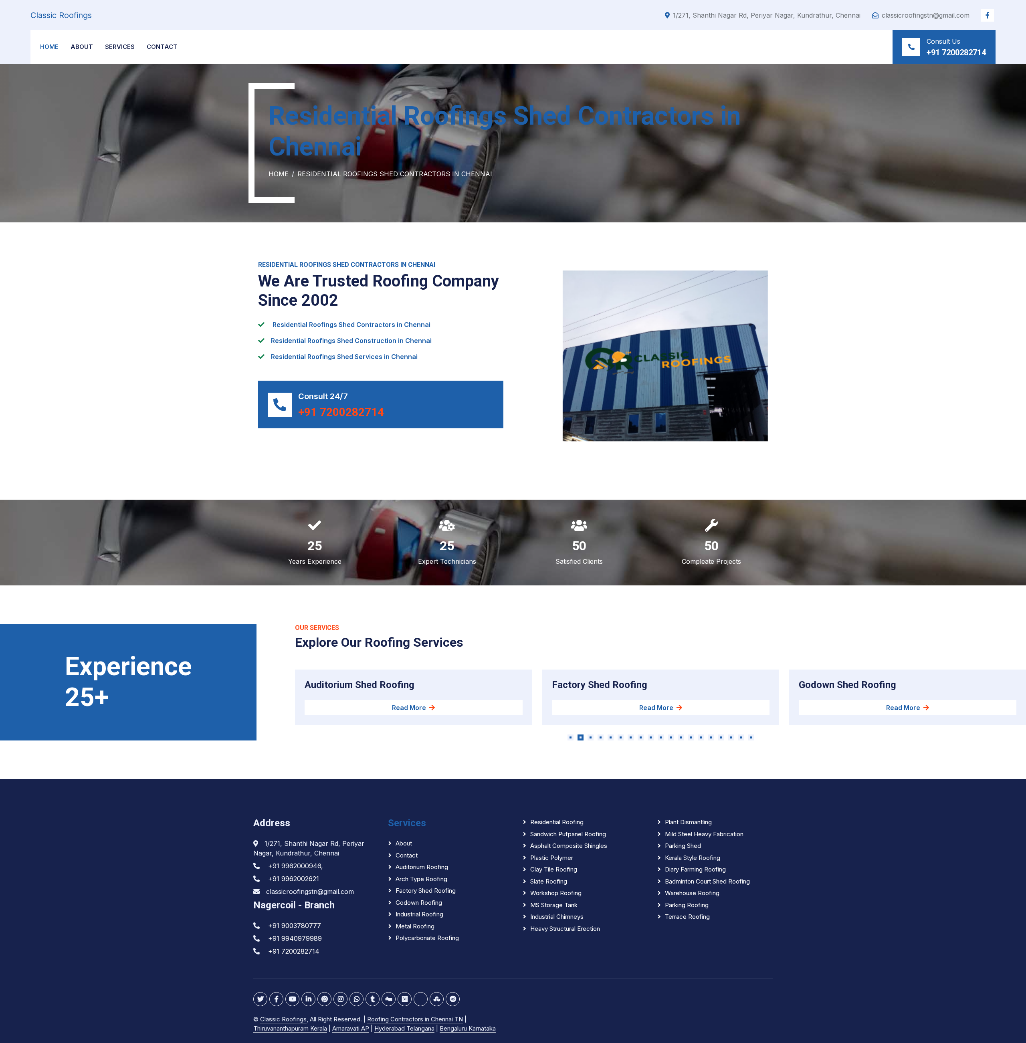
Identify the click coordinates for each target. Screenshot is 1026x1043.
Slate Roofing (548, 881)
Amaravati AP (350, 1028)
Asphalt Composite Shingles (568, 845)
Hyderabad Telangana (404, 1028)
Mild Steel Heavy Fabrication (704, 834)
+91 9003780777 (294, 926)
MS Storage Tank (554, 905)
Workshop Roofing (556, 893)
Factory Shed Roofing (426, 890)
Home (49, 46)
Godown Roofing (419, 902)
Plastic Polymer (551, 857)
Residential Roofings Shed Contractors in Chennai (346, 264)
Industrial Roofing (419, 914)
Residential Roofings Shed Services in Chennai (344, 357)
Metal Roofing (415, 926)
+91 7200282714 (956, 52)
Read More (409, 708)
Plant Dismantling (688, 822)
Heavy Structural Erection (565, 928)
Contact (162, 46)
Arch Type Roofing (421, 879)
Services (120, 46)
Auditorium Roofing (422, 867)
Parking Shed (683, 845)
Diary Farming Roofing (695, 869)
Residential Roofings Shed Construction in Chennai (351, 341)
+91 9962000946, (295, 866)
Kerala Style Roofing (692, 857)
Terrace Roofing (687, 916)
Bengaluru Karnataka (468, 1028)
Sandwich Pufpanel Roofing (568, 834)
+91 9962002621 (293, 879)
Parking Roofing (687, 905)
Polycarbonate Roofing (427, 938)
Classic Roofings (283, 1019)
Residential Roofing (557, 822)
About (82, 46)
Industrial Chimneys (557, 916)
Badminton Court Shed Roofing (707, 881)
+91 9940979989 (295, 938)
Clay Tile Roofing (553, 869)
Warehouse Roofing (692, 893)
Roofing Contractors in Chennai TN (415, 1019)
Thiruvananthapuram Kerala (290, 1028)
